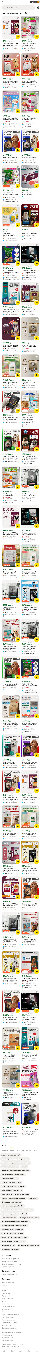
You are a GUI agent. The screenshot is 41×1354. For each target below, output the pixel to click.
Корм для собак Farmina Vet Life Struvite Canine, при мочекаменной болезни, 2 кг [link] (29, 723)
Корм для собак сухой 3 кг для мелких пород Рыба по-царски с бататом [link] (10, 158)
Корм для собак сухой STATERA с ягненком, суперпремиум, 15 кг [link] (29, 572)
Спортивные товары (8, 1317)
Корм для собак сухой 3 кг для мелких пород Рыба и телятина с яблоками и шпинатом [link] (10, 684)
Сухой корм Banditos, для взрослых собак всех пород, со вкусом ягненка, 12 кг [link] (30, 1093)
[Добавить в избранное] (17, 18)
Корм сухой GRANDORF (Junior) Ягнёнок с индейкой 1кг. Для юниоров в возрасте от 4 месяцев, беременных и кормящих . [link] (11, 1055)
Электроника (6, 1293)
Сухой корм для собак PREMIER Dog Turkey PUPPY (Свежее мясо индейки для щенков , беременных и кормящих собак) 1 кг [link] (30, 494)
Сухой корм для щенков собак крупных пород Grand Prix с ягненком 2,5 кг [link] (30, 869)
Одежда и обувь (7, 1296)
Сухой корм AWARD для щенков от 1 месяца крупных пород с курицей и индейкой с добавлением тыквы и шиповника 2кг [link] (29, 798)
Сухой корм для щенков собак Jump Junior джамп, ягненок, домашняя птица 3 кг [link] (11, 81)
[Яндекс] (16, 1347)
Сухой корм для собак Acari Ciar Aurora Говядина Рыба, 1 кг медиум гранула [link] (29, 119)
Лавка (12, 1351)
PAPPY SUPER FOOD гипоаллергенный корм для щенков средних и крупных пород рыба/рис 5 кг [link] (10, 271)
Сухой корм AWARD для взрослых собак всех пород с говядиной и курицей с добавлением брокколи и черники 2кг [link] (11, 44)
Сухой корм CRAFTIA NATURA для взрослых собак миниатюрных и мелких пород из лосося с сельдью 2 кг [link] (10, 1093)
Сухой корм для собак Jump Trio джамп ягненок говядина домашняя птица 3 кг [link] (30, 81)
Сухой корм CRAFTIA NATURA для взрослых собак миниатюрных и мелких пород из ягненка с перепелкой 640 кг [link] (30, 345)
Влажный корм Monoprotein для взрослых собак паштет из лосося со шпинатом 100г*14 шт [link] (29, 193)
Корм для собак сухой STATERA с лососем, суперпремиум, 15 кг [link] (29, 833)
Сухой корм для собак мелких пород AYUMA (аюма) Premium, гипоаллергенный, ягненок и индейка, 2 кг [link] (29, 940)
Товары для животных (9, 1320)
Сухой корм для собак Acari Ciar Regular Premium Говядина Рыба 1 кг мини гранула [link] (10, 494)
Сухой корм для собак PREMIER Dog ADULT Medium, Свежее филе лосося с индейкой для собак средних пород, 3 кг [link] (10, 940)
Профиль (37, 1351)
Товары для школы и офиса (10, 1314)
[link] (10, 1155)
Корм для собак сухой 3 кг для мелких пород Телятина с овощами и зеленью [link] (10, 1018)
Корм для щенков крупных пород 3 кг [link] (9, 762)
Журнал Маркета (7, 1340)
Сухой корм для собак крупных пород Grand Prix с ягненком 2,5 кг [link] (10, 979)
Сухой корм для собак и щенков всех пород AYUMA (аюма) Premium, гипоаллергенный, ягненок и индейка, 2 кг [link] (11, 647)
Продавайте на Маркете (9, 1261)
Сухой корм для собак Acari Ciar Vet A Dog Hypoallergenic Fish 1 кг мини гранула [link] (29, 271)
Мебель (4, 1285)
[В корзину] (17, 36)
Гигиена (4, 1290)
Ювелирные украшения (9, 1328)
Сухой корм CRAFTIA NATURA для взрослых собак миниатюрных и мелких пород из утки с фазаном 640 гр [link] (29, 383)
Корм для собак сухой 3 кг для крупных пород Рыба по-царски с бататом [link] (29, 158)
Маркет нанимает (7, 1338)
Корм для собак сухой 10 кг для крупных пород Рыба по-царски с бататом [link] (30, 1130)
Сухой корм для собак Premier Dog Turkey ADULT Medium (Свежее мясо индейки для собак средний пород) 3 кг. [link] (30, 647)
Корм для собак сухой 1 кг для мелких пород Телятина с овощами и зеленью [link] (10, 418)
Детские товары (7, 1325)
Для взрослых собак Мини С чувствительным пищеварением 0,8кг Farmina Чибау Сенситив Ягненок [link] (30, 457)
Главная (4, 1351)
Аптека (4, 1301)
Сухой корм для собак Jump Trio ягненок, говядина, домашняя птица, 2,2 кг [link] (10, 572)
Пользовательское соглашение (11, 1332)
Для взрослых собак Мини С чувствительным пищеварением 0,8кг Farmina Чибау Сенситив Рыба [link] (30, 232)
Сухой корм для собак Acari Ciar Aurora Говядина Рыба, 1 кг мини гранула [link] (30, 44)
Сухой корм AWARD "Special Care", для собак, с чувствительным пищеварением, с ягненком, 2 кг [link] (11, 869)
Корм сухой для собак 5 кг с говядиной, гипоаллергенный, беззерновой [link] (29, 1055)
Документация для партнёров (11, 1264)
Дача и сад (5, 1309)
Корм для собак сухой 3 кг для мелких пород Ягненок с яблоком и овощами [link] (29, 762)
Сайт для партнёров (8, 1267)
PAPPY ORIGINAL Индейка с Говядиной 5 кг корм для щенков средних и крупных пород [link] (29, 684)
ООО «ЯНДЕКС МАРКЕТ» (15, 1344)
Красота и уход (6, 1304)
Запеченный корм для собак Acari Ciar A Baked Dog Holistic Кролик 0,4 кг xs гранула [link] (29, 533)
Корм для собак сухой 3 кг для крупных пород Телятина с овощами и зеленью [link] (10, 798)
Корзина (29, 1351)
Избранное (20, 1351)
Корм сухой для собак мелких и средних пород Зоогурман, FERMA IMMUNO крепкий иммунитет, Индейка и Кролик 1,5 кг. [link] (11, 723)
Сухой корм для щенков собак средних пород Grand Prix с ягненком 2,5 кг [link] (30, 608)
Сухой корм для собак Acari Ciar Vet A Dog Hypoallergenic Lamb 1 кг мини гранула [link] (29, 1018)
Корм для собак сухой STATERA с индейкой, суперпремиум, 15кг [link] (10, 383)
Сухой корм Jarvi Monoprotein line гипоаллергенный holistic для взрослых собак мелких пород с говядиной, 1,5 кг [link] (30, 418)
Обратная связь (7, 1335)
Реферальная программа (10, 1274)
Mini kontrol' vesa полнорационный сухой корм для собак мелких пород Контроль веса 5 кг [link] (11, 193)
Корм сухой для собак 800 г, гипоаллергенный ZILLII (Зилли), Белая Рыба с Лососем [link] (11, 119)
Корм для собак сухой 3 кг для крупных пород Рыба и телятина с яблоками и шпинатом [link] (10, 457)
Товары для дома (7, 1298)
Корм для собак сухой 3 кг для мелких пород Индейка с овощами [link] (29, 904)
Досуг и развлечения (8, 1282)
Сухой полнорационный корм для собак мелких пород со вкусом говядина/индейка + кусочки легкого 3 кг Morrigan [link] (10, 345)
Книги (4, 1312)
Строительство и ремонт (9, 1322)
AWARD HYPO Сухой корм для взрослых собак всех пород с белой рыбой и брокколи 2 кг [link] (30, 310)
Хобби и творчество (8, 1306)
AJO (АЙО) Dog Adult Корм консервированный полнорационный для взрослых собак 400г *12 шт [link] (11, 1132)
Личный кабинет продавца (10, 1258)
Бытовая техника (7, 1288)
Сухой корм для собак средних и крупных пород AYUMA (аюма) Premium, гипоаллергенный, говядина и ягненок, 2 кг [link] (11, 833)
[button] (38, 7)
